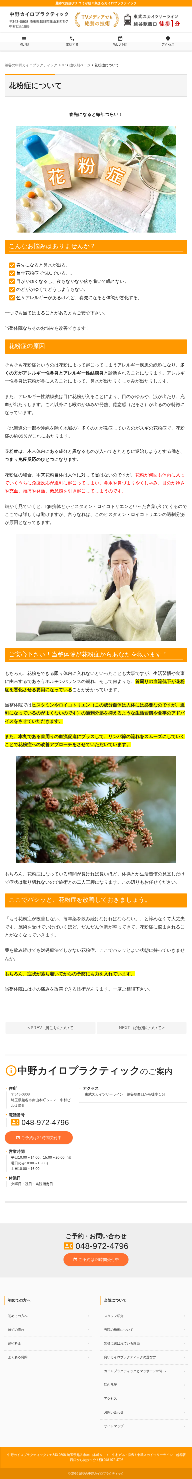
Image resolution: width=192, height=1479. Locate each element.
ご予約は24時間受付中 (39, 1137)
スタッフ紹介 (114, 1316)
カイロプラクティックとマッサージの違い (135, 1371)
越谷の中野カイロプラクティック (101, 1473)
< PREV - (50, 1028)
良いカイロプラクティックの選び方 (130, 1357)
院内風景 (110, 1385)
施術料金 (14, 1343)
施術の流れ (16, 1330)
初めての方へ (18, 1316)
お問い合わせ (114, 1412)
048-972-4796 (40, 1122)
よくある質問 (18, 1357)
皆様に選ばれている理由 (122, 1343)
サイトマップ (114, 1426)
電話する (72, 41)
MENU (24, 41)
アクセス (168, 41)
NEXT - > (141, 1028)
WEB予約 (120, 41)
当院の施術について (118, 1330)
